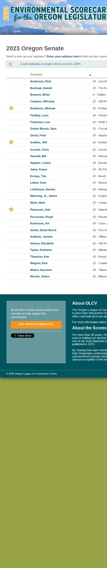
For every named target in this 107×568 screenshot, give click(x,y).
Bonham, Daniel (41, 88)
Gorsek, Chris (39, 149)
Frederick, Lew (40, 122)
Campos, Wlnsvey (42, 101)
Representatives (80, 31)
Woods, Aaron (40, 276)
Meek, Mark (37, 202)
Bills (48, 31)
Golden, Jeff (38, 142)
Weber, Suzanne (41, 269)
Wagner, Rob (39, 263)
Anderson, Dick (40, 81)
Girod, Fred (38, 135)
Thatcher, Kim (39, 256)
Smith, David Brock (43, 230)
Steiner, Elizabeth (42, 243)
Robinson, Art (39, 223)
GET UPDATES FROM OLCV (36, 324)
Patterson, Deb (40, 209)
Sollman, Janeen (41, 236)
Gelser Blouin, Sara (43, 128)
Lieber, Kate (38, 182)
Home (17, 31)
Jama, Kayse (38, 169)
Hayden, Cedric (40, 162)
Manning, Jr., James (43, 195)
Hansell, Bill (38, 156)
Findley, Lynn (39, 115)
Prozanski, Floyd (41, 216)
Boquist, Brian (40, 94)
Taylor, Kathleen (41, 249)
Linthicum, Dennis (42, 189)
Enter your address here (63, 56)
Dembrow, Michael (42, 108)
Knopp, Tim (38, 176)
